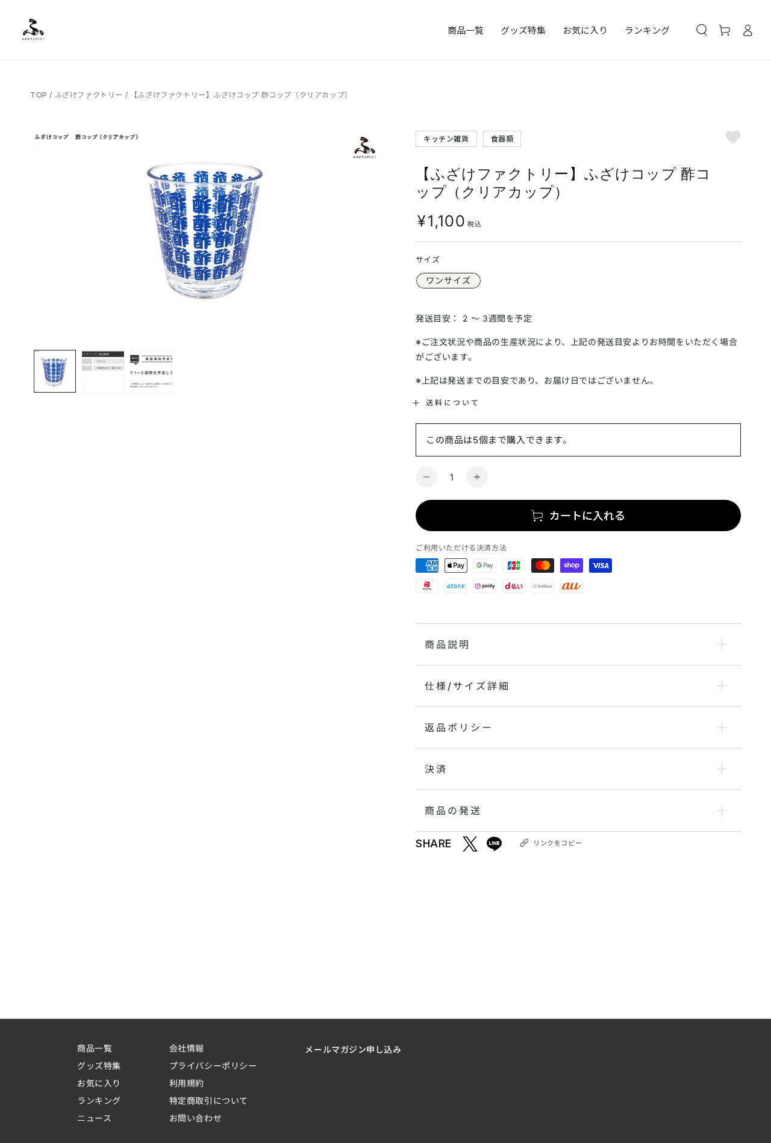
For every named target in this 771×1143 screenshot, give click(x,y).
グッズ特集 (99, 1065)
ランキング (99, 1100)
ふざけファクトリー (89, 94)
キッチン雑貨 (446, 138)
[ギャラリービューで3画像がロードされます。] (151, 371)
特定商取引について (208, 1100)
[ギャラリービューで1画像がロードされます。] (55, 371)
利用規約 (186, 1083)
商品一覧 (94, 1048)
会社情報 (186, 1048)
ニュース (94, 1118)
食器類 (502, 138)
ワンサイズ (448, 280)
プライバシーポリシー (213, 1065)
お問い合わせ (195, 1118)
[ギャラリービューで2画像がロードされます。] (103, 371)
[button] (701, 30)
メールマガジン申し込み (353, 1049)
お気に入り (99, 1083)
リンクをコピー (557, 843)
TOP (39, 94)
